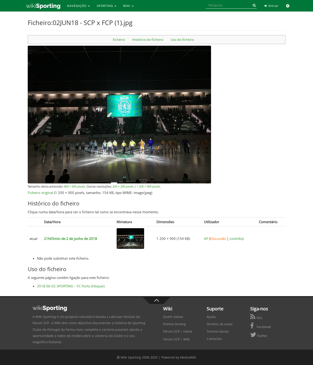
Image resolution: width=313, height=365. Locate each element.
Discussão (218, 238)
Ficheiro (119, 39)
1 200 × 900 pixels (148, 186)
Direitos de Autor (220, 324)
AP (206, 238)
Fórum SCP (41, 323)
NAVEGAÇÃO (77, 6)
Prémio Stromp (174, 324)
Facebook (263, 327)
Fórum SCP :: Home (177, 331)
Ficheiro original (40, 192)
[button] (288, 5)
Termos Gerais (218, 331)
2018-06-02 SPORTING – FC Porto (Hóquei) (70, 286)
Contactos (214, 339)
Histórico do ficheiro (147, 39)
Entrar (273, 6)
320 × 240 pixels (123, 186)
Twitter (261, 336)
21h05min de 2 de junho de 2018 (70, 238)
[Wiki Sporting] (43, 5)
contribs (236, 238)
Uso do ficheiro (182, 39)
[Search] (253, 5)
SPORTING (105, 6)
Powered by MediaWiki (178, 357)
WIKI (127, 6)
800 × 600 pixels (74, 186)
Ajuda (211, 316)
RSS (259, 318)
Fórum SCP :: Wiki (176, 339)
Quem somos (173, 316)
